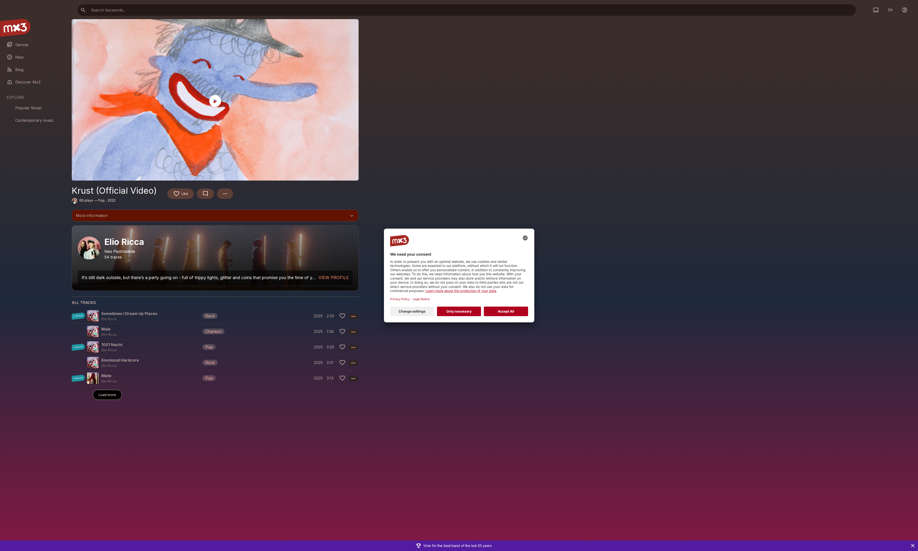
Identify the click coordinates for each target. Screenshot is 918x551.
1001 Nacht (111, 344)
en (890, 10)
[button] (215, 316)
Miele (106, 375)
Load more (107, 395)
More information (215, 216)
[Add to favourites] (342, 316)
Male (105, 329)
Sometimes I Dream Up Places (129, 313)
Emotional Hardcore (120, 360)
